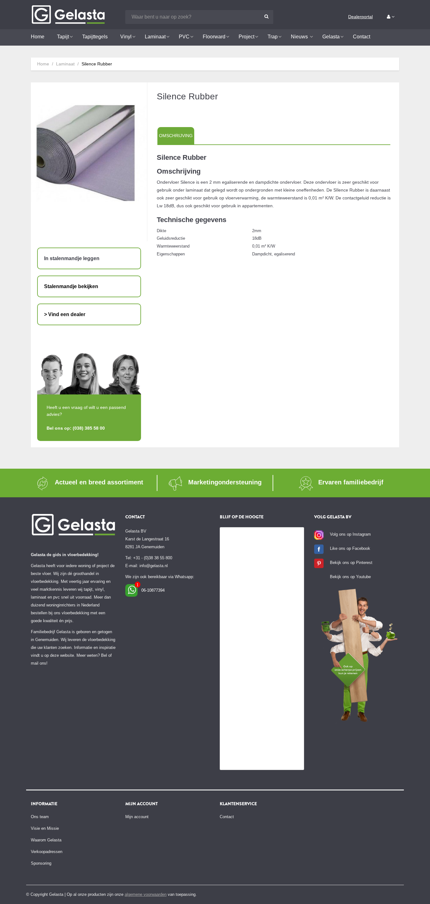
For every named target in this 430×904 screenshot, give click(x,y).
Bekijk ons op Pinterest (351, 562)
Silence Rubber (97, 63)
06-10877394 (153, 590)
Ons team (40, 816)
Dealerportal (360, 16)
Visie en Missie (45, 828)
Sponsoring (41, 863)
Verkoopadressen (46, 851)
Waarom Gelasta (46, 840)
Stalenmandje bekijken (71, 286)
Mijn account (137, 816)
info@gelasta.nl (153, 565)
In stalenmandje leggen (71, 258)
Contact (227, 816)
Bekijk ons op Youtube (350, 576)
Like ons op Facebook (350, 548)
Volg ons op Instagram (350, 534)
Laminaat (65, 63)
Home (43, 63)
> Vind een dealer (64, 314)
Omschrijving (176, 135)
